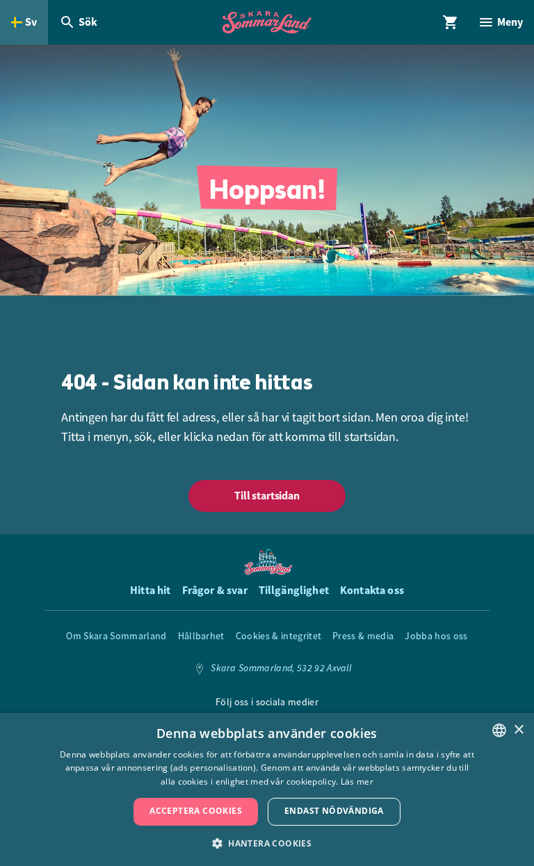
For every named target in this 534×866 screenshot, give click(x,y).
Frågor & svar (215, 590)
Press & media (363, 636)
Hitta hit (150, 590)
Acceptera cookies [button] (195, 811)
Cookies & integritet (278, 636)
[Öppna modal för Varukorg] (451, 22)
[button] (267, 842)
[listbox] (499, 730)
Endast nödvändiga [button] (334, 811)
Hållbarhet (201, 636)
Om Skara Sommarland (116, 636)
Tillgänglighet (294, 590)
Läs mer (357, 781)
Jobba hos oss (436, 636)
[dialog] (267, 789)
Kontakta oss (372, 590)
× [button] (518, 730)
